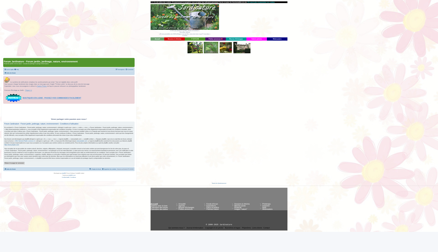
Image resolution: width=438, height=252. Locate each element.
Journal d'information (194, 228)
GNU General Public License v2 (25, 141)
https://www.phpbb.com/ (11, 145)
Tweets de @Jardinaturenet (219, 183)
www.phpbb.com (82, 141)
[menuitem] (16, 69)
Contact (266, 228)
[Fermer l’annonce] (132, 78)
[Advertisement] (267, 20)
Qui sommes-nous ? (176, 228)
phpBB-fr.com (72, 175)
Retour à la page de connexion (14, 163)
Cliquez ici (28, 90)
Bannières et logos (232, 228)
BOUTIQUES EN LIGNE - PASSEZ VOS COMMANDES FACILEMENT (52, 98)
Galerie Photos (42, 86)
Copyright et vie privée (214, 228)
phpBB (63, 173)
